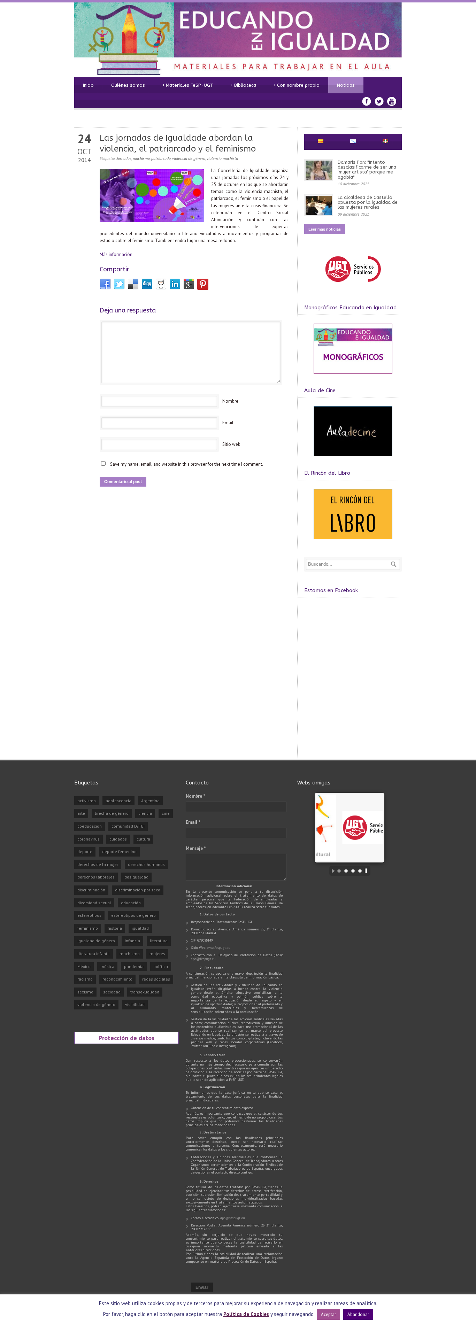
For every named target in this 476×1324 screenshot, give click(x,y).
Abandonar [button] (358, 1314)
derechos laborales (96, 877)
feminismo (87, 928)
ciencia (145, 813)
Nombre (230, 401)
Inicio (88, 85)
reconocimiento (117, 979)
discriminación (91, 889)
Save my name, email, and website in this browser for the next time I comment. (186, 464)
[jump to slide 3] (353, 871)
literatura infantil (93, 953)
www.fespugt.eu (218, 947)
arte (81, 813)
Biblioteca (243, 85)
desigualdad (136, 877)
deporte (84, 851)
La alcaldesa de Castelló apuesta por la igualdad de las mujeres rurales (368, 202)
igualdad (140, 928)
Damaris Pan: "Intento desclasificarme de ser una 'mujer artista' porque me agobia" (367, 170)
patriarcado (161, 158)
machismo (141, 158)
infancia (132, 940)
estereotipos (89, 915)
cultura (143, 839)
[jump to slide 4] (359, 871)
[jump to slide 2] (346, 871)
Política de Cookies (246, 1314)
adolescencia (118, 800)
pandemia (134, 966)
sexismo (85, 991)
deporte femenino (119, 851)
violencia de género (188, 158)
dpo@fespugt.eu (203, 959)
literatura (159, 940)
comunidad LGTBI (128, 826)
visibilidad (135, 1004)
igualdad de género (96, 940)
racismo (85, 979)
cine (166, 813)
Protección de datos (126, 1037)
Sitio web (231, 444)
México (84, 966)
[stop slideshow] (367, 871)
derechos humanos (146, 864)
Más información (116, 254)
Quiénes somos (128, 85)
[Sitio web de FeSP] (353, 285)
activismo (86, 800)
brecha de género (112, 813)
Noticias (346, 85)
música (107, 966)
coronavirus (88, 839)
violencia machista (222, 158)
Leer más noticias (324, 229)
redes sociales (156, 979)
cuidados (118, 839)
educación (131, 902)
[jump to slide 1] (339, 871)
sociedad (112, 991)
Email (227, 423)
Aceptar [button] (328, 1314)
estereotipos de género (133, 915)
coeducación (89, 826)
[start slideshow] (331, 871)
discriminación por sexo (137, 889)
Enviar (201, 1287)
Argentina (150, 800)
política (160, 966)
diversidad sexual (94, 902)
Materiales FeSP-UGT (187, 85)
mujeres (157, 953)
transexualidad (144, 991)
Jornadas (124, 158)
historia (115, 928)
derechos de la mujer (97, 864)
